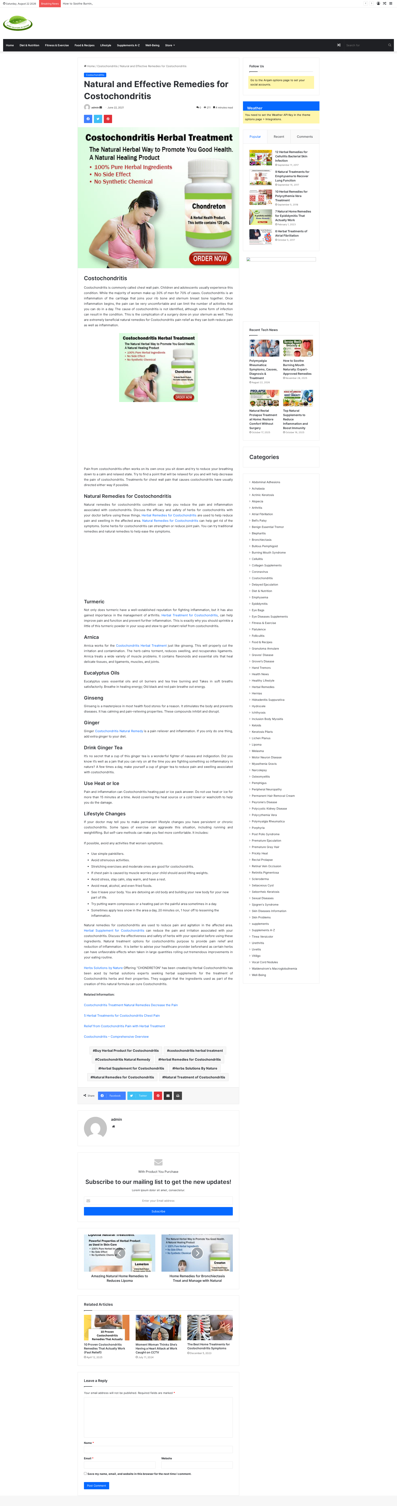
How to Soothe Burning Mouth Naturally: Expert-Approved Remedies (107, 3)
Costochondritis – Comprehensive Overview (116, 1037)
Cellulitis (257, 559)
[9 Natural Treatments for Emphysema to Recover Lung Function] (260, 177)
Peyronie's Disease (264, 802)
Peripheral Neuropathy (267, 789)
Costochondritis (107, 66)
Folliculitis (258, 635)
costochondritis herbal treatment (196, 1050)
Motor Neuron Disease (267, 757)
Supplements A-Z (128, 45)
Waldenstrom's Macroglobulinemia (274, 968)
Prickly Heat (260, 853)
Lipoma (257, 744)
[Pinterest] (108, 119)
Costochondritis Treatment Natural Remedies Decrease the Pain (131, 1005)
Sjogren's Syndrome (265, 904)
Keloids (256, 725)
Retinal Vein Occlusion (266, 866)
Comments (305, 137)
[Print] (178, 1096)
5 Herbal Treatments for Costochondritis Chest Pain (122, 1015)
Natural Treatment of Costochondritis (194, 1077)
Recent (279, 137)
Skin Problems (261, 917)
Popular (255, 137)
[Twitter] (98, 119)
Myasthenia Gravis (264, 763)
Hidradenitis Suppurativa (268, 699)
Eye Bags (258, 610)
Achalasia (258, 488)
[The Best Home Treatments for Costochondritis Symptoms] (210, 1327)
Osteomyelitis (261, 776)
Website (166, 1458)
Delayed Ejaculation (265, 584)
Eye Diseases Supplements (270, 616)
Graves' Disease (262, 655)
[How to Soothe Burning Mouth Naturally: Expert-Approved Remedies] (298, 348)
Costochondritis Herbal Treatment (141, 645)
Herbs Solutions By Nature (196, 1068)
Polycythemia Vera (264, 815)
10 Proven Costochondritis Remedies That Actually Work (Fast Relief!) (104, 1348)
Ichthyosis (258, 712)
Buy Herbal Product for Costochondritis (127, 1050)
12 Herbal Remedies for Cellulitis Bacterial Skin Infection (291, 156)
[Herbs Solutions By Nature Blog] (17, 23)
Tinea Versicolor (262, 936)
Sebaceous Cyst (263, 885)
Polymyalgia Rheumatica (268, 821)
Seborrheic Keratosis (265, 891)
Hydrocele (258, 706)
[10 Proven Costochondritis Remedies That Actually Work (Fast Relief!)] (106, 1327)
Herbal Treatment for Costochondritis (189, 615)
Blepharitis (259, 533)
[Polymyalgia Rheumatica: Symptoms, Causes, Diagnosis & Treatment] (264, 348)
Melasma (258, 751)
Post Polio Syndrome (266, 834)
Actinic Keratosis (263, 495)
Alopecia (257, 501)
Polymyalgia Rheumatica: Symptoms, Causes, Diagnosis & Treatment (263, 369)
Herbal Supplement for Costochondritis (114, 930)
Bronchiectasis (261, 539)
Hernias (257, 693)
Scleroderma (260, 879)
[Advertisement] (264, 21)
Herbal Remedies (263, 687)
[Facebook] (88, 119)
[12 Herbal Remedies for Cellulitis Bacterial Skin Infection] (260, 157)
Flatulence (259, 629)
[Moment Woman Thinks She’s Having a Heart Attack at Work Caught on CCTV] (158, 1327)
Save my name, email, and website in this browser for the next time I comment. (139, 1473)
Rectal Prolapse (262, 859)
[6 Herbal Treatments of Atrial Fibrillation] (260, 237)
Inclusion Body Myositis (267, 719)
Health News (260, 674)
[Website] (113, 1126)
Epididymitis (260, 603)
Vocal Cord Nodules (265, 962)
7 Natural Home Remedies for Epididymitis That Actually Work (293, 216)
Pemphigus (259, 783)
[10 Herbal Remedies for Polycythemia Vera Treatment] (260, 197)
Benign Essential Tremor (268, 527)
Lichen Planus (261, 738)
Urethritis (258, 943)
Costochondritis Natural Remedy (119, 731)
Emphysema (260, 597)
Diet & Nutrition (29, 45)
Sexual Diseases (263, 898)
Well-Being (152, 45)
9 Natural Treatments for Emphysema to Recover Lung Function (292, 176)
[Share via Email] (168, 1096)
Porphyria (258, 827)
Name (89, 1442)
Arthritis (257, 507)
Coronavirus (260, 571)
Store (168, 45)
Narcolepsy (259, 770)
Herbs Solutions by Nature (103, 968)
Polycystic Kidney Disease (269, 808)
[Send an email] (100, 107)
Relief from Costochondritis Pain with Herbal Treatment (124, 1026)
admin (95, 107)
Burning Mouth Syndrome (269, 552)
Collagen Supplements (267, 565)
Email (88, 1458)
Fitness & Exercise (57, 45)
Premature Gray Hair (265, 847)
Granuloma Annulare (265, 648)
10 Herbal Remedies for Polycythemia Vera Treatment (291, 196)
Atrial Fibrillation (262, 514)
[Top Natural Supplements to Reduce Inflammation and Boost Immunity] (298, 398)
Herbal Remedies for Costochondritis (169, 515)
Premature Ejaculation (266, 840)
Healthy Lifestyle (263, 680)
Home (10, 45)
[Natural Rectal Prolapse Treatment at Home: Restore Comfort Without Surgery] (264, 398)
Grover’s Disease (263, 661)
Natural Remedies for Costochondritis (170, 521)
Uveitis (256, 949)
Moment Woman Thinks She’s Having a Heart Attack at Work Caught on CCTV (156, 1348)
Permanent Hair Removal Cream (273, 795)
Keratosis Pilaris (262, 731)
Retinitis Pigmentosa (265, 872)
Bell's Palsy (259, 520)
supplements (260, 923)
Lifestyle (105, 45)
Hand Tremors (261, 667)
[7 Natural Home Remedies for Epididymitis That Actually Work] (260, 217)
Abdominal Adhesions (266, 482)
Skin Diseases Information (269, 911)
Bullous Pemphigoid (265, 546)
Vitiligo (256, 955)
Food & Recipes (84, 45)
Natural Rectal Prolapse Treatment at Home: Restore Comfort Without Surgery (263, 419)
